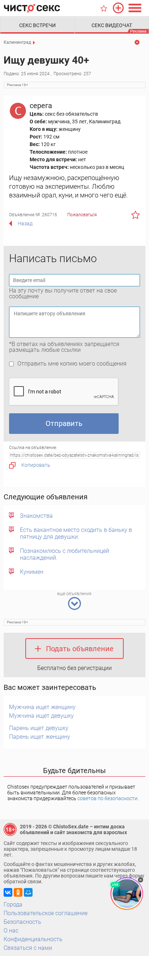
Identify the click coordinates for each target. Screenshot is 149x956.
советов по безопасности (107, 798)
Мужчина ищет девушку (41, 715)
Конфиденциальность (33, 939)
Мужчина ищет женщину (42, 707)
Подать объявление (80, 648)
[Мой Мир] (28, 892)
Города (13, 904)
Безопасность (22, 921)
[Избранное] (104, 8)
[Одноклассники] (18, 892)
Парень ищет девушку (38, 728)
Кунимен (31, 571)
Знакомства (36, 515)
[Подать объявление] (118, 8)
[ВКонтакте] (8, 892)
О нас (11, 930)
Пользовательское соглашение (46, 913)
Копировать (35, 465)
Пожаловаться (82, 214)
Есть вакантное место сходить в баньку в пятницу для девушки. (76, 533)
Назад (25, 223)
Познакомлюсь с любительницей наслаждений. (64, 554)
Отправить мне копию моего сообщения (72, 363)
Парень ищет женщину (39, 736)
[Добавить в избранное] (135, 214)
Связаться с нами (28, 947)
